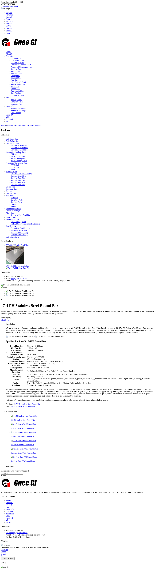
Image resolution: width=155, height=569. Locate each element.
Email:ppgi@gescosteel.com (16, 533)
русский (9, 21)
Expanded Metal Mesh (19, 230)
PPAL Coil (15, 169)
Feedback (9, 119)
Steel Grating (16, 93)
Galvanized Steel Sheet (19, 148)
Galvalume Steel (17, 58)
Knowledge (10, 106)
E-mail (3, 554)
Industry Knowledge (18, 108)
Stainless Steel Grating (19, 233)
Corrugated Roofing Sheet (21, 65)
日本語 (9, 26)
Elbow (13, 204)
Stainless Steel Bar (35, 125)
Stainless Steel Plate (18, 176)
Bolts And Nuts (17, 200)
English (9, 13)
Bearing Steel (16, 78)
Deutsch (9, 17)
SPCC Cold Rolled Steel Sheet (17, 245)
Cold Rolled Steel (17, 60)
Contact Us (10, 115)
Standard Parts (16, 202)
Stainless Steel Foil (18, 185)
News (8, 97)
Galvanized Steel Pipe (19, 150)
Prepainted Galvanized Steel (21, 67)
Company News (17, 102)
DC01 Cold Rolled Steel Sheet (17, 266)
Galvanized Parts (17, 95)
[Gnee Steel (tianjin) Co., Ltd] (19, 48)
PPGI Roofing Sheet (18, 158)
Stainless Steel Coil (18, 180)
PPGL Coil (15, 167)
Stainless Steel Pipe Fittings (21, 174)
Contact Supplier (8, 558)
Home (8, 52)
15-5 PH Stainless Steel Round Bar (26, 404)
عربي (8, 33)
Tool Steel (14, 80)
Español (9, 28)
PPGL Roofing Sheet (19, 161)
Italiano (9, 23)
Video (8, 117)
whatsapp (4, 550)
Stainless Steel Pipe (18, 178)
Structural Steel (16, 73)
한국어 (9, 31)
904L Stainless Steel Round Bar (23, 406)
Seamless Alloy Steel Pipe (21, 215)
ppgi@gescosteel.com (9, 6)
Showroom (10, 514)
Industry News (16, 100)
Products (9, 56)
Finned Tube (15, 89)
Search (3, 476)
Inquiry (4, 556)
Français (9, 19)
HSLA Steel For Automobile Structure (25, 224)
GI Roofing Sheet (17, 154)
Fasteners (14, 198)
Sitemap (9, 522)
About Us (9, 54)
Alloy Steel (15, 87)
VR (7, 121)
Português (9, 15)
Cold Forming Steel (18, 222)
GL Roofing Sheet (18, 156)
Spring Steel (15, 76)
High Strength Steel (18, 82)
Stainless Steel (16, 69)
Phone (3, 552)
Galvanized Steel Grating (20, 228)
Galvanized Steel (17, 63)
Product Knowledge (18, 110)
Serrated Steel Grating (19, 235)
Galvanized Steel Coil (19, 145)
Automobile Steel (17, 91)
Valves (13, 206)
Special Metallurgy (18, 84)
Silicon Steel (15, 71)
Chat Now (5, 320)
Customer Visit (16, 104)
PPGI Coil (15, 165)
